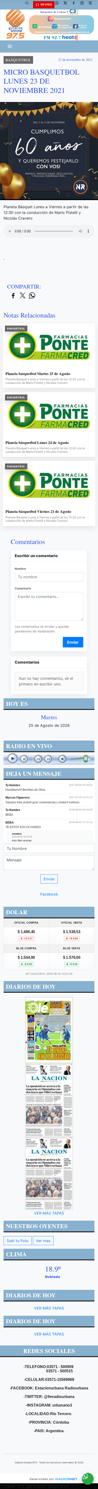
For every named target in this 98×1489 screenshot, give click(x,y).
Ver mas (43, 1240)
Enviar (73, 642)
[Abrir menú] (10, 46)
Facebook (49, 894)
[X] (67, 5)
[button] (29, 5)
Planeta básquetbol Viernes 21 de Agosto (38, 511)
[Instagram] (84, 5)
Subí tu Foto (18, 1240)
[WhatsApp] (59, 5)
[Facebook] (75, 5)
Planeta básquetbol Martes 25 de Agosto (37, 373)
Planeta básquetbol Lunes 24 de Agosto (37, 442)
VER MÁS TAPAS (49, 1213)
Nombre (20, 568)
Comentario (23, 588)
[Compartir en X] (22, 296)
